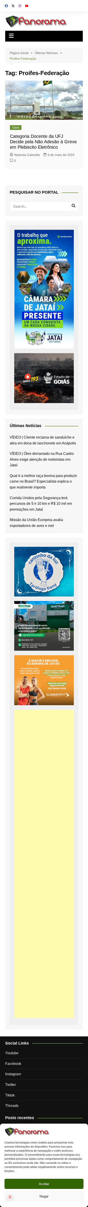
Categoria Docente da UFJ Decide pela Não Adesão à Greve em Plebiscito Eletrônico (43, 142)
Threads (12, 1106)
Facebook (13, 1064)
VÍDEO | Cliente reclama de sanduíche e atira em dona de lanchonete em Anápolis (43, 440)
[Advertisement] (44, 864)
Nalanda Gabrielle (27, 155)
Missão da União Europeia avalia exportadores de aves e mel (36, 523)
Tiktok (10, 1095)
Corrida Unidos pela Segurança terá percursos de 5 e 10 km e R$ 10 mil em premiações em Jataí (41, 503)
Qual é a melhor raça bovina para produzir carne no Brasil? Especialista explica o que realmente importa (43, 481)
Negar (44, 1196)
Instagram (13, 1074)
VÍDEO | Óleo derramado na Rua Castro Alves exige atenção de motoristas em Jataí (42, 459)
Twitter (10, 1085)
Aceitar (44, 1184)
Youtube (12, 1053)
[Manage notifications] (10, 1197)
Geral (15, 127)
